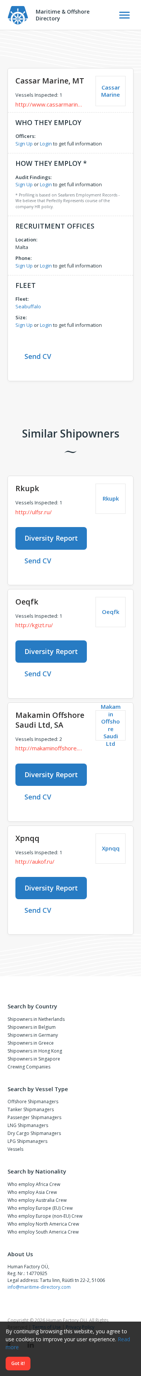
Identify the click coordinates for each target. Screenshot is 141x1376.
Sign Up (24, 143)
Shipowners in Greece (31, 1043)
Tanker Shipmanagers (31, 1109)
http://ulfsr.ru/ (33, 512)
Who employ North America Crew (43, 1224)
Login (46, 143)
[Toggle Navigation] (124, 15)
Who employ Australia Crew (37, 1200)
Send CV (37, 356)
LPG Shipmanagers (27, 1141)
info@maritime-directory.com (39, 1287)
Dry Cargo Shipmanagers (34, 1133)
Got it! (18, 1363)
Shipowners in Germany (33, 1035)
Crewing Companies (29, 1067)
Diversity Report (51, 538)
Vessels (15, 1149)
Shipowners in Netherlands (36, 1019)
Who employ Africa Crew (34, 1184)
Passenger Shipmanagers (34, 1117)
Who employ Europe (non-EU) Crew (45, 1216)
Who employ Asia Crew (32, 1192)
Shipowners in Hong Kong (35, 1051)
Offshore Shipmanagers (33, 1101)
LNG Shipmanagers (28, 1125)
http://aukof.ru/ (35, 861)
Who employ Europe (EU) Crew (40, 1208)
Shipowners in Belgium (32, 1027)
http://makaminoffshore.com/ (49, 748)
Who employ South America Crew (43, 1232)
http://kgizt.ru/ (34, 625)
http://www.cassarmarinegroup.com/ (49, 104)
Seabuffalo (28, 306)
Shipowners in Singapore (34, 1059)
